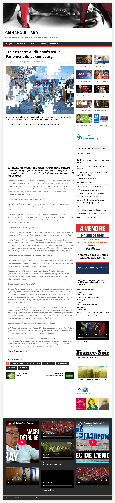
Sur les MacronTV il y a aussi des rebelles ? (91, 217)
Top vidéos (41, 44)
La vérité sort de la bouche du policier (90, 214)
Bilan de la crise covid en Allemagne (89, 186)
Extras (31, 44)
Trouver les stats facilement (86, 305)
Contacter (21, 44)
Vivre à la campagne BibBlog (86, 315)
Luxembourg (48, 363)
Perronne (23, 368)
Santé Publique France (84, 295)
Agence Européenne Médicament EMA (90, 297)
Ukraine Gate (81, 310)
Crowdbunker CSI (82, 292)
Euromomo (80, 307)
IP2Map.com (87, 393)
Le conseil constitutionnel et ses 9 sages (91, 210)
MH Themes (37, 498)
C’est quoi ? (9, 44)
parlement (11, 368)
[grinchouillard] (57, 27)
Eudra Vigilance (81, 300)
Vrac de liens (54, 44)
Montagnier (62, 363)
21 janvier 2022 (14, 62)
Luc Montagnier (33, 363)
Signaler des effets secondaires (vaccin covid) (92, 312)
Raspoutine (26, 62)
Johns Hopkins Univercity (85, 290)
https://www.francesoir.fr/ (86, 357)
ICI (27, 351)
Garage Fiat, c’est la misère (86, 179)
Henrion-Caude (17, 363)
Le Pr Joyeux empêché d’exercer (88, 190)
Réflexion (36, 62)
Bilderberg (80, 206)
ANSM (78, 302)
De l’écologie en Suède (84, 182)
